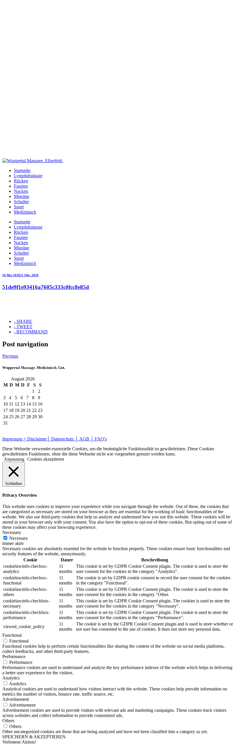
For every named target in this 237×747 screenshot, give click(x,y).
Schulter (21, 201)
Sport (19, 206)
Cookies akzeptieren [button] (45, 459)
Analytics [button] (11, 677)
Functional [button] (12, 635)
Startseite (22, 170)
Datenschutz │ (65, 438)
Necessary (18, 538)
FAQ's (100, 438)
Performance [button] (13, 656)
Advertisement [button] (15, 699)
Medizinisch (25, 212)
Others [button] (8, 720)
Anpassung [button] (14, 459)
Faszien (21, 186)
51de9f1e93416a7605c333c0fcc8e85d (45, 287)
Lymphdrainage (28, 175)
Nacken (21, 191)
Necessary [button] (11, 532)
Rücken (21, 180)
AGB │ (86, 438)
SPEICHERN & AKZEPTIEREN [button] (34, 736)
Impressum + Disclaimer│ (26, 438)
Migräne (21, 196)
